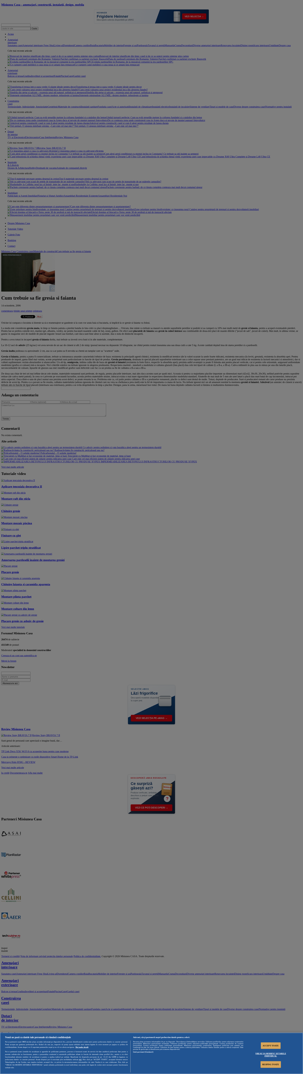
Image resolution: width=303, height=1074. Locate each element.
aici (80, 1059)
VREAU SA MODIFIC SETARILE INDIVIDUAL (270, 1054)
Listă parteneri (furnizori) (143, 1052)
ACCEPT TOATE (271, 1045)
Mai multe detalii (81, 1047)
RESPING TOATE (270, 1064)
